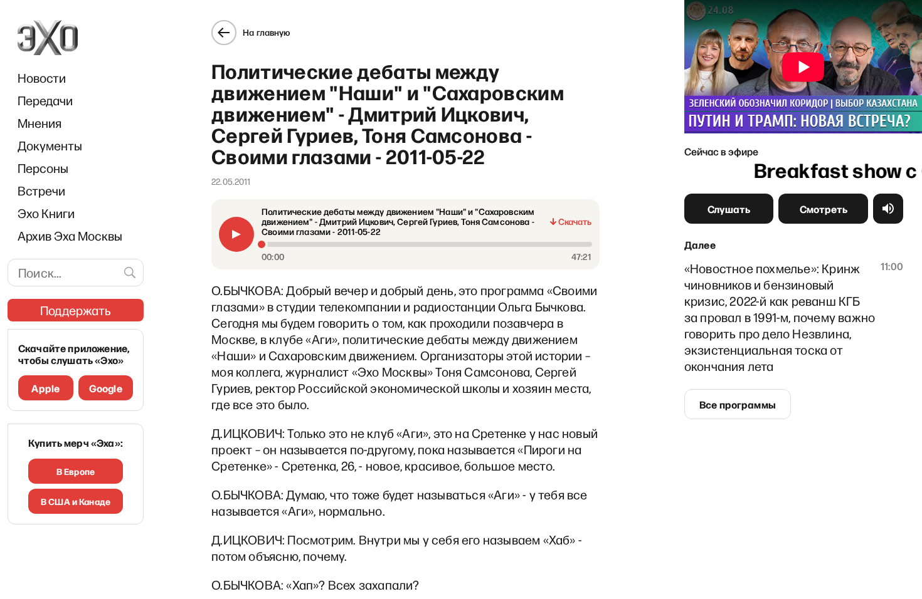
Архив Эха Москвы (70, 235)
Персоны (43, 168)
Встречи (41, 190)
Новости (42, 78)
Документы (50, 145)
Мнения (39, 123)
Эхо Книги (46, 213)
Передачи (45, 100)
